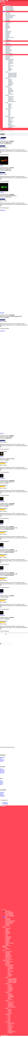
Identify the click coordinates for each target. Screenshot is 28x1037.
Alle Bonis (7, 12)
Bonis (5, 11)
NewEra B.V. (11, 98)
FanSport (2, 192)
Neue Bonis (8, 14)
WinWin (2, 433)
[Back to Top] (0, 1036)
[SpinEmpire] (1, 477)
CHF (9, 112)
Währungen (7, 108)
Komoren (10, 89)
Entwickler (7, 43)
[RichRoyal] (1, 614)
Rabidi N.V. (10, 100)
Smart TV (10, 107)
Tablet (9, 106)
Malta (9, 92)
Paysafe (1, 761)
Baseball (7, 34)
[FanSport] (4, 190)
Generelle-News (8, 53)
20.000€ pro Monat (12, 76)
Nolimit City (11, 121)
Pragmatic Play (11, 117)
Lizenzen (7, 86)
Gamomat (10, 127)
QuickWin (2, 547)
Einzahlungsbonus (9, 16)
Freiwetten (7, 20)
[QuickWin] (1, 546)
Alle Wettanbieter (9, 6)
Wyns (1, 570)
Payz (9, 66)
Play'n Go (2, 771)
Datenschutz (5, 803)
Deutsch (10, 79)
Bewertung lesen (3, 462)
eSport (1, 783)
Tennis (6, 28)
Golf (6, 30)
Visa (9, 64)
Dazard (1, 165)
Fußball (7, 25)
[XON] (1, 592)
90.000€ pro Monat (12, 74)
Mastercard (10, 63)
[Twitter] (1, 0)
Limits (6, 71)
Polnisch (10, 85)
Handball (7, 36)
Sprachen (7, 78)
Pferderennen (8, 31)
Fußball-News (8, 49)
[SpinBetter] (1, 500)
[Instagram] (4, 0)
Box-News (7, 52)
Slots (5, 41)
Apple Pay (10, 60)
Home (4, 4)
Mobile (9, 105)
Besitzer (7, 95)
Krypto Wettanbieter (9, 10)
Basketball (7, 26)
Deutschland (11, 90)
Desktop (10, 103)
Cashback (7, 18)
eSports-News (8, 50)
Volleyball (7, 33)
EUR (9, 110)
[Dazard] (4, 164)
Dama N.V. (10, 97)
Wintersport (7, 39)
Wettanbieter (7, 5)
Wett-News (7, 47)
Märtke (4, 21)
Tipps (1, 784)
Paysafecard (10, 65)
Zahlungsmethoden (9, 59)
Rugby (6, 38)
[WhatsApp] (5, 0)
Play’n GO (10, 118)
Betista (1, 524)
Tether (9, 70)
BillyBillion (2, 138)
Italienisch (10, 84)
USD (9, 111)
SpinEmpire (2, 478)
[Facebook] (0, 0)
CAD (9, 113)
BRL (9, 114)
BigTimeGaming (11, 126)
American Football (9, 37)
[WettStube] (3, 1)
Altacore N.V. (11, 96)
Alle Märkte (8, 22)
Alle (1, 780)
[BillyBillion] (3, 137)
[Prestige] (1, 455)
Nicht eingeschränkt (12, 73)
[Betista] (1, 523)
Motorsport (7, 27)
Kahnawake (10, 91)
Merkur (1, 769)
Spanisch (10, 81)
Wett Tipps (7, 58)
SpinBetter (2, 501)
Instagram (2, 794)
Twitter (1, 793)
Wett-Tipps (7, 48)
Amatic (9, 123)
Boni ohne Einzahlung (10, 15)
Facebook (2, 792)
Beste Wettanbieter (9, 7)
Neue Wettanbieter (9, 9)
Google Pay (10, 62)
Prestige (1, 456)
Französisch (10, 82)
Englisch (10, 80)
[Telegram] (3, 0)
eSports (7, 23)
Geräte (6, 102)
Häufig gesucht (6, 54)
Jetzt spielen (2, 146)
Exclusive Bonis (8, 55)
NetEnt (9, 119)
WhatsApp (2, 795)
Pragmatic (2, 772)
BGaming (10, 124)
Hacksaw (10, 122)
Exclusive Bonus (9, 17)
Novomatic (2, 770)
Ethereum (10, 69)
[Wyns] (1, 569)
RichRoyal (2, 615)
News (4, 44)
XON (1, 593)
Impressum (5, 802)
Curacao (10, 87)
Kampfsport (8, 32)
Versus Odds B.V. (12, 101)
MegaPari (2, 312)
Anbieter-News (8, 46)
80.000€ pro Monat (12, 75)
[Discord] (7, 0)
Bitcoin (9, 68)
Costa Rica (10, 94)
